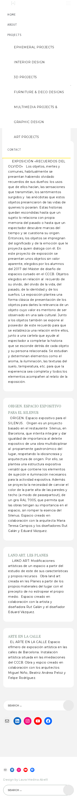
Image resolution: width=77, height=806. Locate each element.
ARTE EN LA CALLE (24, 636)
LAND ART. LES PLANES (28, 555)
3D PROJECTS (25, 77)
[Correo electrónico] (7, 721)
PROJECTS (14, 35)
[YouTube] (38, 721)
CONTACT (14, 149)
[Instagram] (27, 721)
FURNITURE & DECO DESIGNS (39, 92)
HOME (11, 14)
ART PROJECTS (26, 137)
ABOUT (12, 24)
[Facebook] (48, 721)
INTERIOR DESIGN (29, 62)
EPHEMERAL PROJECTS (34, 47)
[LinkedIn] (17, 721)
